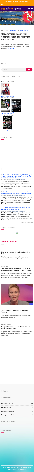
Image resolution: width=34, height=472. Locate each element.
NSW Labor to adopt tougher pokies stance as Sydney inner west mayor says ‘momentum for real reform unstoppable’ (16, 176)
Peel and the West (6, 407)
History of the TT (9, 130)
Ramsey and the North (7, 415)
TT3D (13, 112)
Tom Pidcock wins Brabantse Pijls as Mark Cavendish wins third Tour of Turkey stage (16, 269)
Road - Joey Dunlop (7, 96)
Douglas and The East (7, 404)
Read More (11, 48)
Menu (30, 8)
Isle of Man (13, 30)
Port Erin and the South (7, 411)
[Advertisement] (12, 447)
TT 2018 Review (6, 113)
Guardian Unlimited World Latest (17, 179)
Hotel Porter (24, 30)
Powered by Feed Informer (27, 222)
